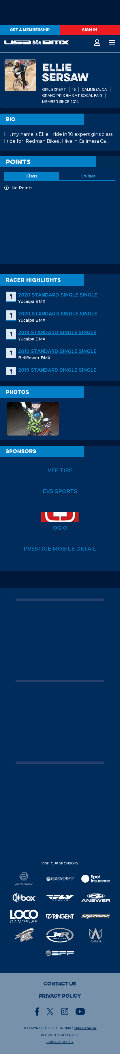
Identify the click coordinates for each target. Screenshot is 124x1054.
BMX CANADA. (85, 1028)
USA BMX (63, 1028)
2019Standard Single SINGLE (57, 332)
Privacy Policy (60, 996)
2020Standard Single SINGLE (57, 295)
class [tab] (31, 176)
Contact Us (60, 983)
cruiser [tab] (87, 176)
